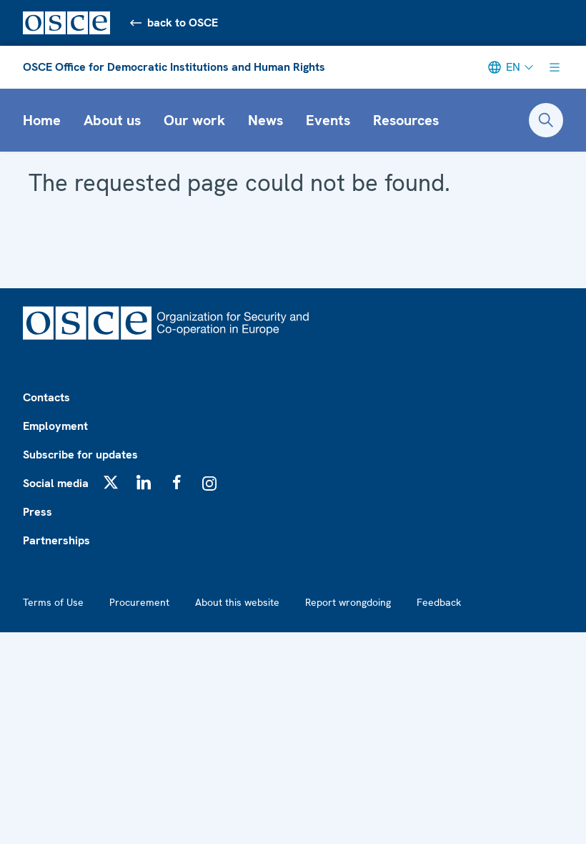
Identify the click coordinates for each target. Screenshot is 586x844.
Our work (194, 120)
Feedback (439, 602)
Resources (406, 120)
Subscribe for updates (80, 454)
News (265, 120)
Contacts (46, 397)
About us (112, 120)
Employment (55, 425)
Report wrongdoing (348, 602)
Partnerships (56, 540)
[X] (110, 482)
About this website (237, 602)
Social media (56, 483)
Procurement (139, 602)
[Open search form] (546, 120)
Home (42, 120)
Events (328, 120)
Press (37, 511)
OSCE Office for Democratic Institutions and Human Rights (174, 66)
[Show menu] (554, 67)
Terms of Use (53, 602)
